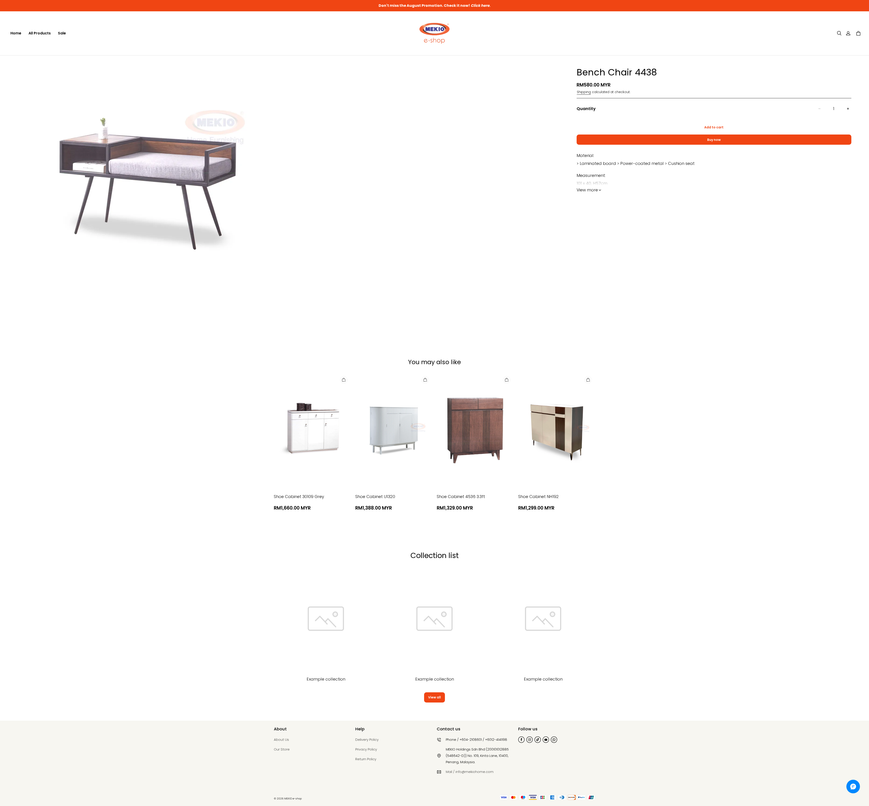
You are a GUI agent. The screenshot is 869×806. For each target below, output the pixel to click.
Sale (62, 33)
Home (15, 33)
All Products (40, 33)
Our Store (282, 749)
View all (434, 697)
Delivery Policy (367, 739)
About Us (281, 739)
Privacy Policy (366, 749)
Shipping (584, 92)
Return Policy (365, 759)
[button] (839, 33)
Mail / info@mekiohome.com (470, 771)
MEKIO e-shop (293, 798)
